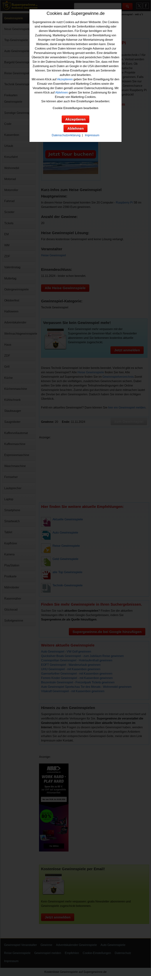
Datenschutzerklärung (66, 135)
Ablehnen (61, 92)
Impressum (92, 135)
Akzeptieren (65, 79)
